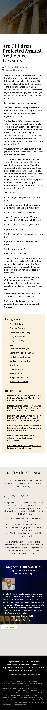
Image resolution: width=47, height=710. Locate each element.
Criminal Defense (18, 328)
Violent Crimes (16, 373)
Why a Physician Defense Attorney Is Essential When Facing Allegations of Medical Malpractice (24, 428)
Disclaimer (12, 675)
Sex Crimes (15, 365)
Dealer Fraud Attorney (20, 332)
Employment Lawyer (19, 349)
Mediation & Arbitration (20, 357)
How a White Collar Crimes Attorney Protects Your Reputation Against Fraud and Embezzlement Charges (24, 418)
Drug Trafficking (17, 340)
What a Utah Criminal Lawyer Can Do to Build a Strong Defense (24, 447)
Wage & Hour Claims (19, 377)
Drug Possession (17, 336)
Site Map (22, 675)
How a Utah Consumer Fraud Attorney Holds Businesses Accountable (20, 438)
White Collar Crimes (19, 381)
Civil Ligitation (20, 67)
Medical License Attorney (21, 361)
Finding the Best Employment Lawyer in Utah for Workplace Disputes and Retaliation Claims (24, 398)
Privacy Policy (33, 675)
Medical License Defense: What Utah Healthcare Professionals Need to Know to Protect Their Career (24, 408)
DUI (11, 345)
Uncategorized (16, 369)
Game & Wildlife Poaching (22, 353)
